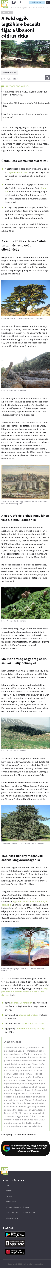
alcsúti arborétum (28, 1015)
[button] (48, 7)
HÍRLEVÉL (9, 1191)
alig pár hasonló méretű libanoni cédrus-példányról (24, 991)
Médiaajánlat (11, 1218)
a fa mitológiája (20, 7)
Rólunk (8, 1196)
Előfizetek (36, 2)
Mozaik (7, 12)
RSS (7, 1185)
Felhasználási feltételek (17, 1207)
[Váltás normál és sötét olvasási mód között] (20, 2)
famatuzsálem (37, 7)
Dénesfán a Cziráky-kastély (30, 1028)
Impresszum (10, 1202)
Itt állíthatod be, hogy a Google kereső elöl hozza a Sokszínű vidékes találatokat (28, 1148)
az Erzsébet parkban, (33, 1023)
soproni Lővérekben (21, 1002)
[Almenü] (14, 2)
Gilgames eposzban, (17, 172)
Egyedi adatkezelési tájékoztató (20, 1213)
